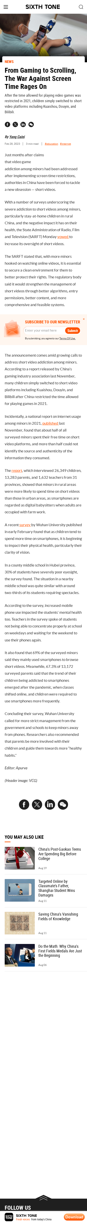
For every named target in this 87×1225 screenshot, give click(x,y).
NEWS (9, 61)
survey (25, 525)
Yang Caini (17, 136)
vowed (63, 237)
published (50, 423)
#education (51, 143)
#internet (65, 143)
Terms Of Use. (67, 338)
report (17, 471)
